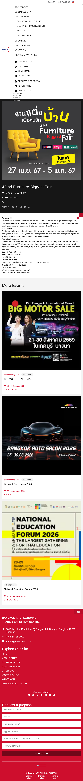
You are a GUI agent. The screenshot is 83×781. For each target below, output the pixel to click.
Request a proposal (29, 81)
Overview (16, 100)
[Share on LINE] (25, 207)
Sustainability (23, 12)
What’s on (20, 50)
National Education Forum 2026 (21, 589)
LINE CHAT (23, 66)
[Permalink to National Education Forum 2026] (41, 540)
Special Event (24, 35)
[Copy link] (29, 207)
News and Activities (26, 55)
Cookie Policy (29, 777)
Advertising (24, 86)
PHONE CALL (24, 76)
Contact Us (64, 2)
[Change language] (74, 2)
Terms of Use (54, 777)
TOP (79, 612)
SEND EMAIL (24, 71)
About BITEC (21, 7)
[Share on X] (17, 207)
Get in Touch (25, 62)
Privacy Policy (41, 777)
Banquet (21, 30)
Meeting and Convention (31, 26)
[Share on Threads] (21, 207)
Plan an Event (22, 16)
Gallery (52, 2)
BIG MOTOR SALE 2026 (17, 379)
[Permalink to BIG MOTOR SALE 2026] (41, 330)
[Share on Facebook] (13, 207)
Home (5, 654)
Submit (40, 753)
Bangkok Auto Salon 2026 (18, 484)
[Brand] (6, 49)
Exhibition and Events (29, 21)
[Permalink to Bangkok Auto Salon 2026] (41, 435)
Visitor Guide (22, 45)
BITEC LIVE (20, 41)
